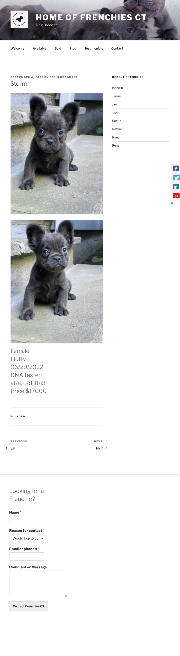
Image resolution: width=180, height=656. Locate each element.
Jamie (116, 96)
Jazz (115, 112)
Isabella (117, 88)
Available (39, 48)
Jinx (115, 104)
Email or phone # (24, 549)
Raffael (117, 129)
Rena (115, 145)
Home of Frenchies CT (91, 17)
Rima (116, 137)
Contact (117, 48)
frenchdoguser (64, 77)
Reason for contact (26, 531)
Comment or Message (29, 567)
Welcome (17, 48)
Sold (58, 48)
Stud (72, 48)
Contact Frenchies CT (29, 606)
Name (15, 512)
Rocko (116, 121)
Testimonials (94, 48)
